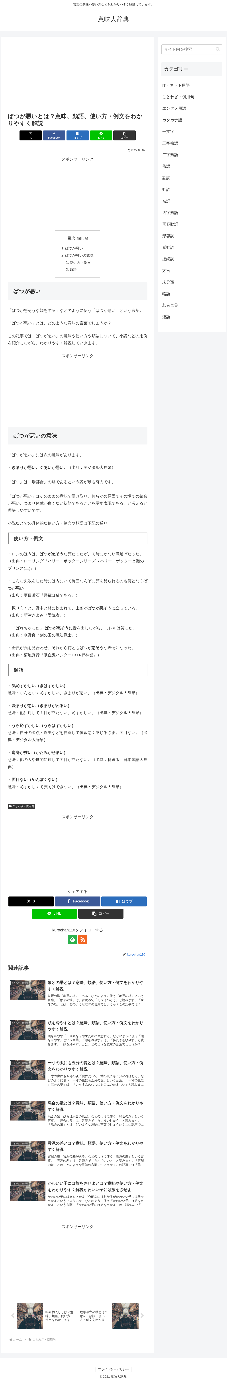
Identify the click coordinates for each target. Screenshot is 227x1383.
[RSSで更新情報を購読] (82, 939)
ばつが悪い (74, 248)
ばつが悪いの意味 (79, 255)
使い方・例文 (80, 262)
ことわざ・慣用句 (23, 806)
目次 (71, 238)
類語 (73, 270)
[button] (124, 135)
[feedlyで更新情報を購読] (72, 939)
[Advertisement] (77, 76)
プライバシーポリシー (113, 1369)
